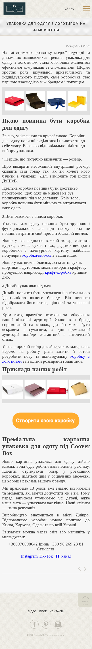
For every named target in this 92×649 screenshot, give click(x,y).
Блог (43, 611)
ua (66, 8)
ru (72, 8)
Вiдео (32, 611)
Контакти (57, 611)
